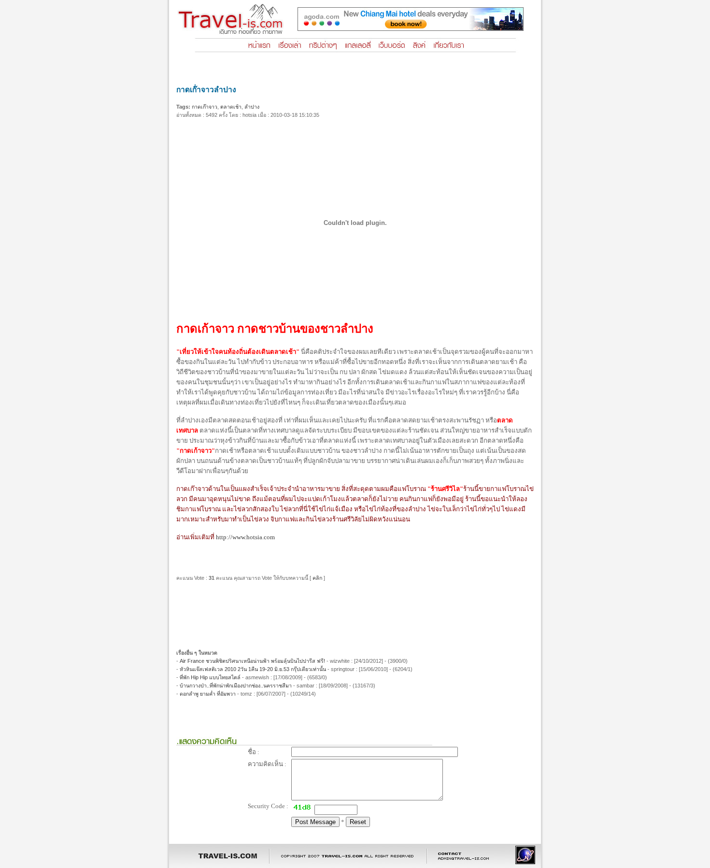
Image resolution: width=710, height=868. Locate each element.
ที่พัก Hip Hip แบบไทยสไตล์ (210, 677)
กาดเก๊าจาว (204, 107)
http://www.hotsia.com (245, 537)
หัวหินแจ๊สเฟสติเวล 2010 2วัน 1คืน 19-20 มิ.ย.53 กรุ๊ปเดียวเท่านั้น (253, 669)
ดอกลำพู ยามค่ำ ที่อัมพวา (208, 694)
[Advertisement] (355, 611)
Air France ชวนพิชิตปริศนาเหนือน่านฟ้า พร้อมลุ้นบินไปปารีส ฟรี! (252, 661)
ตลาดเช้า (230, 107)
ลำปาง (251, 107)
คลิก (317, 578)
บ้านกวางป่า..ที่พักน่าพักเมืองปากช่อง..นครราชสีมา (236, 685)
